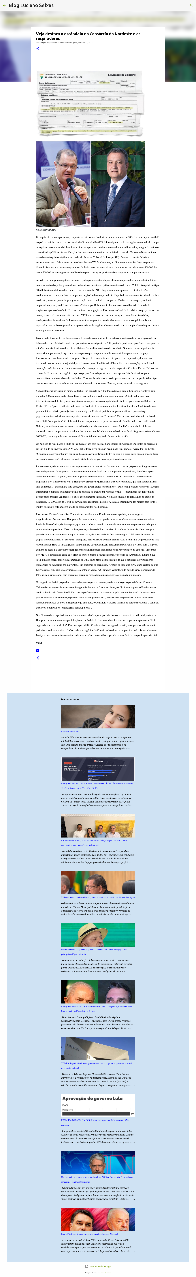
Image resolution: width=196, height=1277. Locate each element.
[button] (38, 49)
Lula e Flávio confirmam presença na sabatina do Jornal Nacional (89, 1233)
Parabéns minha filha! (70, 731)
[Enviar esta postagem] (38, 652)
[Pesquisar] (58, 5)
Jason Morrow (106, 1272)
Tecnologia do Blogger (100, 1266)
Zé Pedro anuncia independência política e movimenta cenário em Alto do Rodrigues (98, 897)
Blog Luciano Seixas (31, 5)
